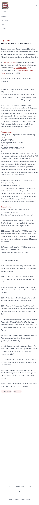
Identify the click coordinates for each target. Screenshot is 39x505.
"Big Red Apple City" (20, 68)
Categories (5, 20)
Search (4, 28)
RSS (30, 486)
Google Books (6, 207)
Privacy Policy (20, 486)
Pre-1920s (17, 391)
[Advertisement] (19, 414)
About (3, 12)
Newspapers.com (7, 132)
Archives (4, 16)
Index (3, 24)
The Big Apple (6, 391)
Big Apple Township (9, 62)
